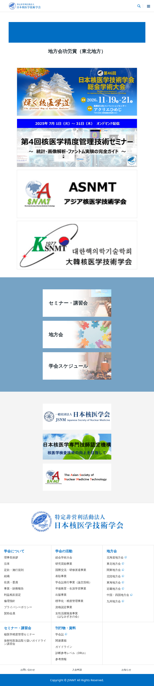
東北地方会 (114, 563)
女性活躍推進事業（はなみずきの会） (68, 614)
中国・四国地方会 (118, 595)
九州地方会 (114, 601)
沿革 (7, 563)
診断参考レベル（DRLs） (71, 653)
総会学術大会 (63, 557)
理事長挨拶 (11, 557)
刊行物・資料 (65, 628)
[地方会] (77, 346)
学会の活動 (63, 551)
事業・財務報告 (14, 588)
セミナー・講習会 (17, 628)
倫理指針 (9, 601)
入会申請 (77, 669)
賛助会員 (9, 613)
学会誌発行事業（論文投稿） (73, 582)
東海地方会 (114, 582)
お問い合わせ (27, 669)
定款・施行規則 (14, 570)
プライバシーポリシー (18, 607)
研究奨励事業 (63, 563)
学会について (14, 551)
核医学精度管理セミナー (19, 634)
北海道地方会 (115, 557)
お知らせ (126, 669)
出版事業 (61, 594)
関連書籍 (61, 640)
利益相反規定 (12, 594)
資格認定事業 (63, 607)
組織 (7, 576)
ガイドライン (63, 647)
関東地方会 (114, 570)
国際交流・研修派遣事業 (70, 570)
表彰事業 (61, 576)
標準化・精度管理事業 (69, 601)
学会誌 (59, 634)
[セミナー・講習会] (77, 315)
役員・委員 (11, 582)
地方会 (112, 551)
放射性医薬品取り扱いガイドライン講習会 (25, 642)
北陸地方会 (114, 576)
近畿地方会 (114, 588)
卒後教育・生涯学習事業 (70, 588)
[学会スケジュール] (77, 378)
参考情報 (61, 659)
